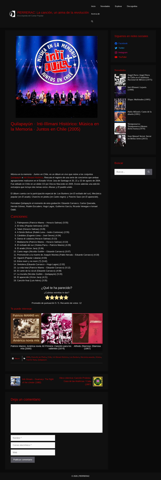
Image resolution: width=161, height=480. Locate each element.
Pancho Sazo (31, 360)
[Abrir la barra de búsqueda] (92, 21)
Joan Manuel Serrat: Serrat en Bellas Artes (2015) (139, 137)
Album (17, 358)
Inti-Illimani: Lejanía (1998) (137, 88)
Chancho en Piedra (39, 357)
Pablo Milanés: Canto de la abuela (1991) (140, 113)
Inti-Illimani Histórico (33, 177)
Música (98, 357)
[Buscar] (148, 172)
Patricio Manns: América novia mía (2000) (26, 347)
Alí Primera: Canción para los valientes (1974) (56, 347)
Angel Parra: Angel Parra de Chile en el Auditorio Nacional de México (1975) (140, 77)
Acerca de (95, 14)
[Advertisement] (57, 152)
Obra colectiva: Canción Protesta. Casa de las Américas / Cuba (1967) (75, 381)
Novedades (105, 6)
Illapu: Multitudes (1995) (139, 99)
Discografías (132, 6)
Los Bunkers (74, 357)
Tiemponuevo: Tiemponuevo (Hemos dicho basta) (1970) (137, 126)
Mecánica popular (87, 357)
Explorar (118, 6)
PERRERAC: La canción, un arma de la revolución (53, 12)
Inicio (93, 6)
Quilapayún (16, 177)
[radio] (47, 298)
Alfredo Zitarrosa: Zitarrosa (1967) (87, 347)
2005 (28, 357)
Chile (50, 357)
